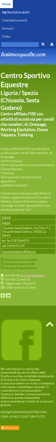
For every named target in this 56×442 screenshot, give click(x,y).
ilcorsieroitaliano (32, 275)
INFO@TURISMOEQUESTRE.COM (24, 412)
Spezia (6, 222)
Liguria (6, 217)
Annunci (8, 28)
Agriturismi (16, 12)
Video (6, 36)
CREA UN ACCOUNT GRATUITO (23, 416)
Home (6, 4)
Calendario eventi (14, 20)
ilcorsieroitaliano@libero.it (19, 251)
